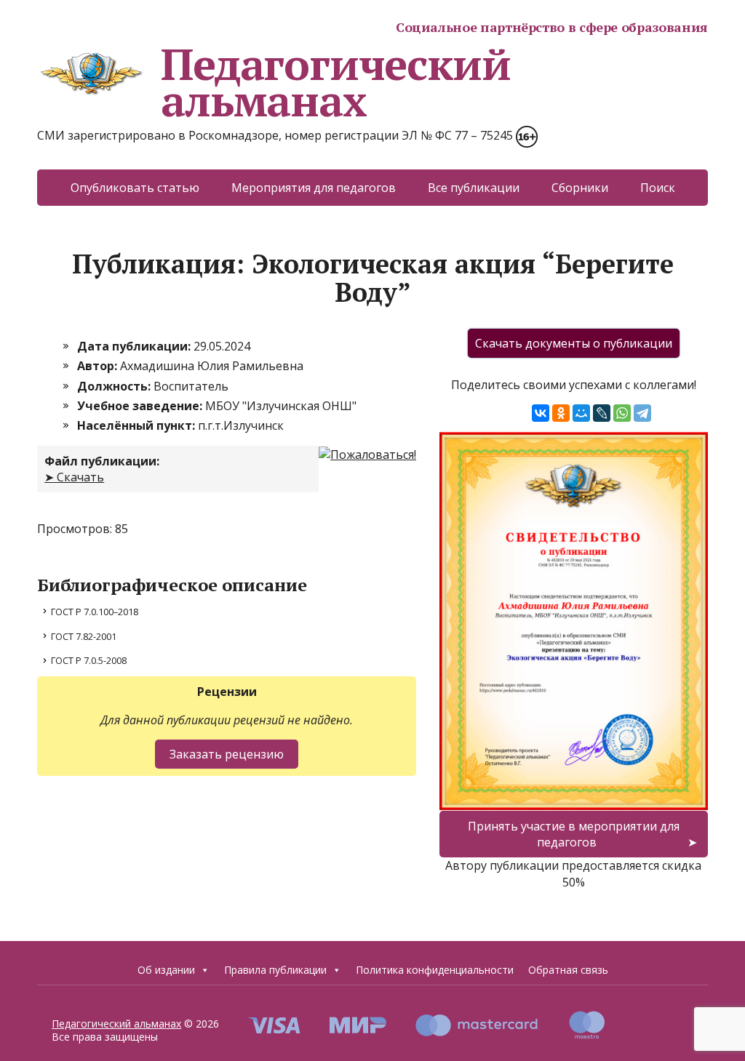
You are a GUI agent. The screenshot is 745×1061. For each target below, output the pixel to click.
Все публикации (473, 188)
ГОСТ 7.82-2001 (83, 636)
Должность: (115, 386)
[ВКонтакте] (540, 413)
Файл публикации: (101, 461)
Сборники (579, 188)
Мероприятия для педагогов (313, 188)
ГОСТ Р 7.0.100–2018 (94, 611)
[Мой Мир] (581, 413)
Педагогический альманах (335, 82)
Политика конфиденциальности (435, 970)
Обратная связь (568, 970)
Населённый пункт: (137, 425)
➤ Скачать (74, 477)
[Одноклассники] (561, 413)
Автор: (98, 366)
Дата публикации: (135, 346)
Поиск (657, 188)
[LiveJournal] (601, 413)
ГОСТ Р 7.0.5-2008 (89, 660)
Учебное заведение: (141, 406)
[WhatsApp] (622, 413)
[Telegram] (642, 413)
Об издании (166, 970)
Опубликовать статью (135, 188)
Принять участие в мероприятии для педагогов (574, 834)
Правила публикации (275, 970)
